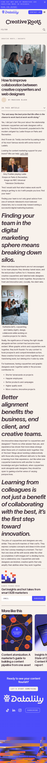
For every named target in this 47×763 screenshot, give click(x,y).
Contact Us (35, 12)
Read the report (9, 7)
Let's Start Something (23, 689)
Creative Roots (8, 38)
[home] (9, 12)
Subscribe (32, 710)
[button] (44, 12)
